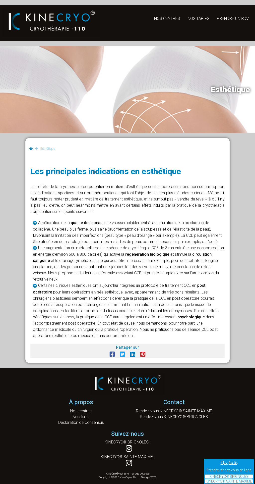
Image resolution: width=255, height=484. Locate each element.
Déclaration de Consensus (81, 422)
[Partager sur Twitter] (122, 354)
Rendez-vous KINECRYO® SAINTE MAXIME (174, 411)
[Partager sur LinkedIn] (132, 354)
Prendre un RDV (233, 18)
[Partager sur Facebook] (112, 354)
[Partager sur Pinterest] (142, 354)
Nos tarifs (198, 18)
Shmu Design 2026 (144, 477)
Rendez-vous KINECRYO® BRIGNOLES (174, 416)
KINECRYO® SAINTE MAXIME (229, 481)
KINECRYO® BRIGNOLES (229, 477)
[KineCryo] (51, 34)
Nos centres (167, 18)
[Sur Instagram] (127, 447)
